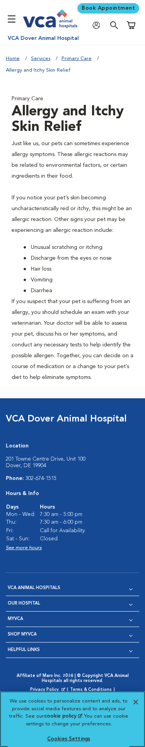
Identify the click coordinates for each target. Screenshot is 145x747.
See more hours (24, 547)
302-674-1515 (41, 478)
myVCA (15, 619)
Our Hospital (24, 603)
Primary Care (76, 58)
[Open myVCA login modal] (98, 25)
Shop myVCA (22, 634)
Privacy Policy (48, 690)
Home (13, 58)
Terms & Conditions (91, 690)
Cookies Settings (68, 739)
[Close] (135, 702)
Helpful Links (24, 650)
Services (40, 58)
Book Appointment (108, 8)
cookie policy (63, 716)
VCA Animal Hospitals (34, 588)
